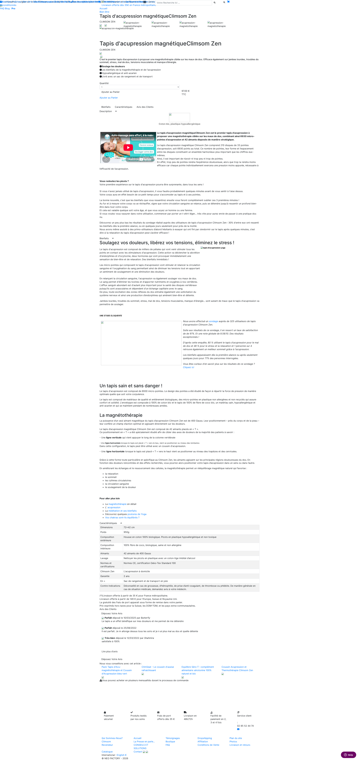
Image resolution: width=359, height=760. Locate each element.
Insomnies (82, 1)
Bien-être (27, 1)
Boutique (6, 1)
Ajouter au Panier (110, 91)
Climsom (106, 741)
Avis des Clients (145, 106)
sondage (213, 321)
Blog (7, 8)
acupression (113, 507)
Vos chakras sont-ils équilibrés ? (122, 517)
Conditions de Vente (208, 744)
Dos (57, 1)
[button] (112, 28)
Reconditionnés (8, 5)
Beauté (36, 1)
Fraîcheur (17, 1)
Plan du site (236, 738)
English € (122, 755)
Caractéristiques (123, 106)
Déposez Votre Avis (111, 613)
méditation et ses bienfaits (122, 510)
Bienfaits (106, 106)
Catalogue (107, 751)
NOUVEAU (93, 1)
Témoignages (173, 738)
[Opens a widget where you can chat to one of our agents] (348, 755)
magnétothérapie (117, 504)
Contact (138, 751)
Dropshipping (205, 738)
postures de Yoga (137, 514)
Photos (233, 741)
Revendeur (107, 744)
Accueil (137, 738)
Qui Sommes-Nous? (112, 738)
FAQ (2, 8)
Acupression (47, 1)
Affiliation (203, 741)
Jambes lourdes (68, 1)
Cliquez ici (188, 367)
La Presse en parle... (144, 741)
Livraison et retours (240, 744)
